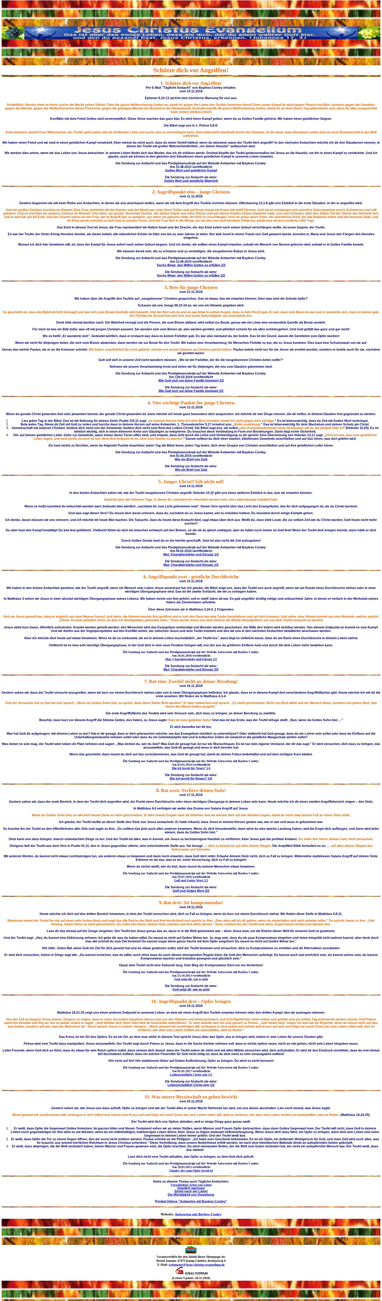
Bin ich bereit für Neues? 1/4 (191, 768)
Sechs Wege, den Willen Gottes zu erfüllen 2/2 (191, 265)
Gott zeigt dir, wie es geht (191, 979)
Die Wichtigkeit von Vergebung (191, 1194)
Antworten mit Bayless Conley (198, 1214)
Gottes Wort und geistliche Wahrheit (191, 180)
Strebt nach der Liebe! (191, 1191)
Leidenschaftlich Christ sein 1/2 (191, 1074)
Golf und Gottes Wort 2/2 (191, 880)
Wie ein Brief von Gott (191, 459)
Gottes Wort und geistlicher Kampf (191, 170)
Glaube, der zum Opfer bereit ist (191, 1170)
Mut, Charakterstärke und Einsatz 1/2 (191, 554)
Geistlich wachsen (191, 1188)
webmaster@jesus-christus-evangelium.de (197, 1264)
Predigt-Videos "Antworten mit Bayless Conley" (191, 1201)
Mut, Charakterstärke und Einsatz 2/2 (191, 659)
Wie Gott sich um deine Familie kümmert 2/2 (191, 380)
